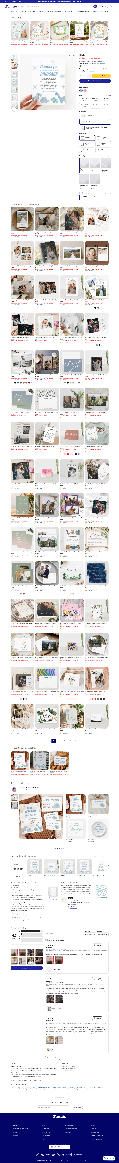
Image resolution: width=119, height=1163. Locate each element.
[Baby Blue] (81, 90)
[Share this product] (69, 56)
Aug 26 (83, 70)
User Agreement (62, 1160)
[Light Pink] (85, 90)
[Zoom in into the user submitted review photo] (14, 952)
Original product (56, 969)
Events (14, 1)
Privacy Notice (70, 1160)
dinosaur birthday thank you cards (57, 1087)
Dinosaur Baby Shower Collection (29, 788)
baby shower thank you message (38, 1087)
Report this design (102, 897)
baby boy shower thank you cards (20, 1087)
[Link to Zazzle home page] (11, 6)
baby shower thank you (22, 1089)
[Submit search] (95, 6)
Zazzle (7, 1)
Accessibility (84, 1160)
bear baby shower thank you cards (92, 1089)
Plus (19, 1)
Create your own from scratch (53, 898)
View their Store (72, 904)
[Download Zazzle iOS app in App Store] (67, 1154)
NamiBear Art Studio (99, 63)
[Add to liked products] (73, 56)
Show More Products (59, 848)
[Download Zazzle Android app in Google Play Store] (78, 1154)
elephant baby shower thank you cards (77, 1087)
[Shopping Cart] (111, 6)
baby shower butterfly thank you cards (39, 1089)
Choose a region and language (57, 1144)
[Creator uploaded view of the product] (48, 82)
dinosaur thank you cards (57, 1089)
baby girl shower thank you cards (74, 1089)
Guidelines (77, 1160)
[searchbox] (57, 6)
